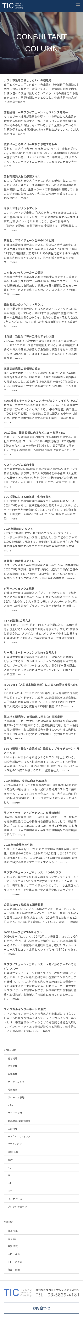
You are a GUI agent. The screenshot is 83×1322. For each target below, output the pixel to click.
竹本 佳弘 (13, 1230)
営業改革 (12, 1089)
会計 (10, 1159)
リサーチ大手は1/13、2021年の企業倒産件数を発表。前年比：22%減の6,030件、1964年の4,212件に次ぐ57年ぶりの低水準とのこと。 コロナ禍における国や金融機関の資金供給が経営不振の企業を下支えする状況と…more (41, 853)
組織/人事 (13, 1151)
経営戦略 (12, 1058)
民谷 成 (12, 1238)
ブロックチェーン (17, 1206)
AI (9, 1175)
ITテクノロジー (16, 1144)
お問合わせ (42, 1307)
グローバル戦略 (16, 1097)
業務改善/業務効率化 (19, 1120)
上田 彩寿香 (15, 1261)
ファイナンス (15, 1112)
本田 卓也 (14, 1254)
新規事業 (12, 1074)
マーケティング (16, 1081)
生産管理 (12, 1128)
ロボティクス (15, 1198)
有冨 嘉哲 (13, 1246)
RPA (10, 1190)
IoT (9, 1183)
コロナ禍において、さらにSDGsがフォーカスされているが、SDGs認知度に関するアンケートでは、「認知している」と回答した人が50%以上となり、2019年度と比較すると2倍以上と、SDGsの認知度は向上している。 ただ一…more (41, 913)
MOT (10, 1167)
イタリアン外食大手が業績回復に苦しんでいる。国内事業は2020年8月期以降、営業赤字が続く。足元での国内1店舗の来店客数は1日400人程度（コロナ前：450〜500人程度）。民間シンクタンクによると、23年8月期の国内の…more (41, 569)
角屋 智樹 (14, 1269)
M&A (10, 1105)
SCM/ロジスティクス (19, 1136)
